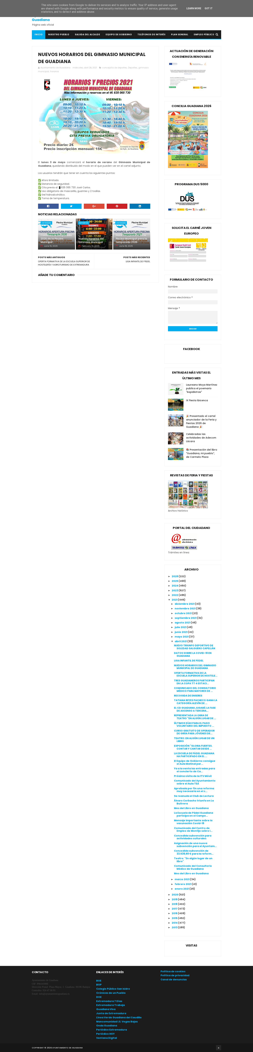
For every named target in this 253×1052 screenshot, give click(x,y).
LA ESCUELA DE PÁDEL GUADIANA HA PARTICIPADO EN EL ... (194, 755)
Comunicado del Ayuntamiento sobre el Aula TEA (194, 782)
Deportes (132, 67)
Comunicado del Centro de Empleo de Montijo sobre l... (193, 829)
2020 (175, 894)
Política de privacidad (175, 975)
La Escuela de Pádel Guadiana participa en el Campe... (193, 814)
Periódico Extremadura (111, 1029)
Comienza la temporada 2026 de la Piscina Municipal (56, 239)
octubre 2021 (183, 613)
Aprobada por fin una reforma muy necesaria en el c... (194, 790)
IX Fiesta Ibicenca (197, 400)
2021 (175, 599)
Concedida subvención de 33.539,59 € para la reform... (193, 852)
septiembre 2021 (186, 618)
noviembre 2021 (185, 608)
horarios (54, 71)
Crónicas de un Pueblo (111, 993)
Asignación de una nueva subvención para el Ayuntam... (195, 844)
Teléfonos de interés (151, 34)
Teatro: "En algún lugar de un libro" (193, 860)
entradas (46, 223)
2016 (175, 913)
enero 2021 (182, 888)
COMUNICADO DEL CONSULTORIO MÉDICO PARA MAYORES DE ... (195, 689)
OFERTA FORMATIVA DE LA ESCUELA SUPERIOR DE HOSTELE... (195, 674)
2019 (175, 899)
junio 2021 (181, 632)
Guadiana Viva (105, 1009)
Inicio (39, 34)
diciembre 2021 (185, 604)
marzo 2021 (182, 879)
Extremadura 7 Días (109, 1001)
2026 (175, 576)
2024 (175, 585)
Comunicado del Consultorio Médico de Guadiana (193, 867)
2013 (175, 927)
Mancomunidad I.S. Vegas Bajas (117, 1021)
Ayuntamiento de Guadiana (47, 17)
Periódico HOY (105, 1034)
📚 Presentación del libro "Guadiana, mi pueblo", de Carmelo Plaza (201, 453)
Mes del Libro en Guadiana (191, 808)
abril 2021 (181, 641)
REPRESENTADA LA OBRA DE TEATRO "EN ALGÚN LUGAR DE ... (195, 717)
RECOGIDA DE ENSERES (188, 695)
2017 (175, 908)
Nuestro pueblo (58, 34)
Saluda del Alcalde (87, 34)
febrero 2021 (183, 884)
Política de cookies (173, 971)
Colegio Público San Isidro (113, 988)
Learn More (193, 8)
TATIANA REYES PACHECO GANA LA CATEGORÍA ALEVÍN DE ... (195, 702)
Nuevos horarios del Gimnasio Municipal (91, 240)
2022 (175, 595)
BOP (99, 984)
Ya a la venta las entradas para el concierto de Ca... (194, 770)
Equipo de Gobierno (119, 34)
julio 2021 (181, 627)
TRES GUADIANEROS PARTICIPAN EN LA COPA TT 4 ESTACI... (194, 682)
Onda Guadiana (106, 1025)
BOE (98, 980)
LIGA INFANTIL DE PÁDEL (188, 660)
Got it (209, 8)
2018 (175, 904)
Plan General (179, 34)
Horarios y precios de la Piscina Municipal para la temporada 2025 (131, 239)
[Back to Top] (218, 1047)
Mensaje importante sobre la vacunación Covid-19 (193, 822)
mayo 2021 (182, 636)
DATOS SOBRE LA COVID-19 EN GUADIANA (193, 654)
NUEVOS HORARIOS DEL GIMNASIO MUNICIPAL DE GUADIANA (195, 667)
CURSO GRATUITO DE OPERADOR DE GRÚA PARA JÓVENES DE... (194, 732)
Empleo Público (204, 34)
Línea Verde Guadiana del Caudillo (119, 1017)
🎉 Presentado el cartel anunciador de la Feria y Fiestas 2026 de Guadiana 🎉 (201, 421)
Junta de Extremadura (111, 1013)
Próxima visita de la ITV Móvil (193, 776)
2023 (175, 590)
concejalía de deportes (114, 67)
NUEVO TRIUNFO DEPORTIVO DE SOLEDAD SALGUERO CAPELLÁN (194, 647)
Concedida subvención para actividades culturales (192, 837)
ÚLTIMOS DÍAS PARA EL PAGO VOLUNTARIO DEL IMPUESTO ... (194, 724)
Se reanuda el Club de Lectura (194, 796)
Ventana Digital (106, 1038)
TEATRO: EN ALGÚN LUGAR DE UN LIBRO (194, 740)
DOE (99, 997)
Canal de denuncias (174, 979)
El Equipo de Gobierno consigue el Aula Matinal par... (194, 762)
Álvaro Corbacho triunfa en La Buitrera (194, 802)
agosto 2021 (183, 622)
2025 (175, 581)
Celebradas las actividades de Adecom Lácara (201, 437)
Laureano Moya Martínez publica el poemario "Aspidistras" (201, 388)
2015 (175, 918)
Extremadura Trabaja (110, 1005)
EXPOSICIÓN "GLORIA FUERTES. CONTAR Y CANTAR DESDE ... (193, 747)
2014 (175, 922)
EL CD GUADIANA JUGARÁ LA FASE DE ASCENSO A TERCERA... (195, 709)
